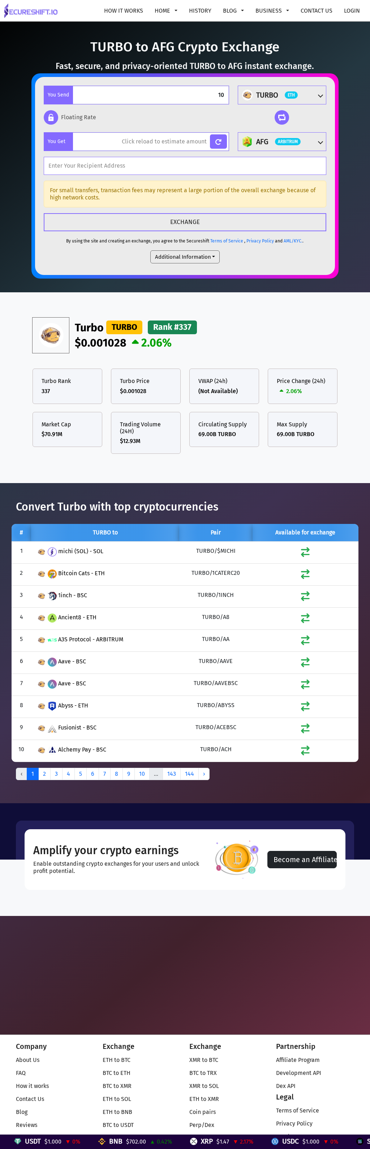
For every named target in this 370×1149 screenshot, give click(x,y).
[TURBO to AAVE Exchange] (305, 663)
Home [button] (163, 10)
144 (189, 773)
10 (142, 773)
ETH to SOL (117, 1099)
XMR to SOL (204, 1086)
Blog (21, 1112)
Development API (298, 1073)
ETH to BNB (117, 1112)
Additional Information (183, 257)
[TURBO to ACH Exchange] (305, 752)
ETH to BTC (116, 1060)
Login (352, 10)
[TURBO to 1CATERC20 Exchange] (305, 575)
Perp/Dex (201, 1125)
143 (171, 773)
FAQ (21, 1073)
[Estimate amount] (218, 141)
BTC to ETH (116, 1073)
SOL (356, 1141)
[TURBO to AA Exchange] (305, 641)
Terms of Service (226, 241)
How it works (123, 10)
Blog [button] (230, 10)
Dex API (286, 1086)
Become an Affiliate (305, 859)
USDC (274, 1141)
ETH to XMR (204, 1099)
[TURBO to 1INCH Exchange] (305, 597)
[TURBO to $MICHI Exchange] (305, 553)
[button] (70, 117)
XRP (190, 1141)
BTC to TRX (203, 1073)
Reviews (26, 1125)
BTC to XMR (117, 1086)
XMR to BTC (203, 1060)
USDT (16, 1141)
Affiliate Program (298, 1060)
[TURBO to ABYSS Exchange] (305, 708)
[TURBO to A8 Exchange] (305, 619)
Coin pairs (202, 1112)
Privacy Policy (260, 241)
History (200, 10)
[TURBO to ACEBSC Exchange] (305, 730)
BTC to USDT (118, 1125)
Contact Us (316, 10)
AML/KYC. (293, 241)
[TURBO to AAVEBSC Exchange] (305, 686)
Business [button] (269, 10)
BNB (99, 1141)
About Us (27, 1060)
